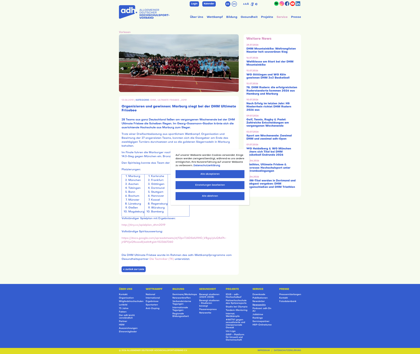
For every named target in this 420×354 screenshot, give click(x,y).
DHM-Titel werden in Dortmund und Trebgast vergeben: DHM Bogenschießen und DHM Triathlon (271, 183)
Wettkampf (215, 17)
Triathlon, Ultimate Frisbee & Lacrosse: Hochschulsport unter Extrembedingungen (268, 167)
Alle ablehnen (210, 196)
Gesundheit (249, 17)
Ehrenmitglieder (128, 332)
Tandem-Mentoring (236, 310)
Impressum (264, 351)
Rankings (257, 318)
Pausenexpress (208, 309)
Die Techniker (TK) (161, 259)
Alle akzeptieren (210, 174)
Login (194, 4)
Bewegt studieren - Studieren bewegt (209, 303)
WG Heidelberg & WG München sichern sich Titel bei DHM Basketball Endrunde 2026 (268, 151)
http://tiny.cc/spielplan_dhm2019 (143, 225)
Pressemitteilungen (290, 294)
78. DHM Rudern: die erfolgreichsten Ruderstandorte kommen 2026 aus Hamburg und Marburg (271, 90)
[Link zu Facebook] (287, 3)
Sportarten (152, 305)
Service (282, 17)
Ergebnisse (152, 301)
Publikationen (260, 298)
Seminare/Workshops (184, 294)
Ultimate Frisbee (169, 100)
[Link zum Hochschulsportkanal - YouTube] (292, 3)
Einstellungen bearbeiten (210, 185)
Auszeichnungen (128, 328)
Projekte (267, 17)
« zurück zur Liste (133, 269)
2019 (184, 100)
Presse (296, 17)
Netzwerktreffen (181, 298)
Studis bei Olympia (236, 307)
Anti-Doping (152, 308)
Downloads (258, 294)
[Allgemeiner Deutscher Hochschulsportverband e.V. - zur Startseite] (144, 11)
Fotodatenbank (287, 301)
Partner (123, 321)
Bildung (231, 17)
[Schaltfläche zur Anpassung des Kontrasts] (257, 3)
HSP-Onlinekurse (262, 325)
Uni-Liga (230, 331)
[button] (125, 32)
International (153, 298)
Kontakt (123, 294)
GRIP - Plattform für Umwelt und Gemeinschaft (235, 337)
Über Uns (196, 17)
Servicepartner (260, 321)
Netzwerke (205, 313)
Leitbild (123, 305)
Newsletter (258, 301)
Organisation (126, 298)
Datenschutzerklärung (287, 351)
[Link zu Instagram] (281, 3)
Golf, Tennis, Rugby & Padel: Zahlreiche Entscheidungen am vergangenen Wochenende (267, 122)
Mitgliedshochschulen (131, 301)
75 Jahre (123, 308)
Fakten (122, 312)
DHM (153, 100)
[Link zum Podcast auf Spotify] (276, 3)
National (150, 294)
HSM (121, 325)
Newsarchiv (259, 305)
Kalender (209, 4)
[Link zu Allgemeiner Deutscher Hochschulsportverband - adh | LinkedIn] (298, 3)
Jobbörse (257, 314)
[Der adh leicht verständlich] (252, 4)
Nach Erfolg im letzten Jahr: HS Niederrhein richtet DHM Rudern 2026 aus (268, 106)
